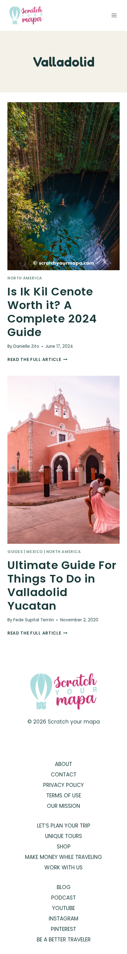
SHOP (64, 846)
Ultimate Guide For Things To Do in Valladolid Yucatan (62, 585)
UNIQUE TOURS (63, 836)
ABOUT (63, 764)
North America (24, 278)
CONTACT (63, 774)
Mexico (34, 551)
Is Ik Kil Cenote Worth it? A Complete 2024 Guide (52, 312)
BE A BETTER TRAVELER (64, 939)
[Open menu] (114, 15)
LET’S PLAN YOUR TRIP (63, 825)
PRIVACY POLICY (63, 785)
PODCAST (63, 897)
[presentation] (63, 186)
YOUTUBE (63, 908)
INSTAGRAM (63, 918)
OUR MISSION (63, 806)
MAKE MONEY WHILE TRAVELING (63, 857)
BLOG (64, 887)
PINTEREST (63, 929)
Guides (15, 551)
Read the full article (37, 360)
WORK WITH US (63, 867)
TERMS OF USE (63, 795)
